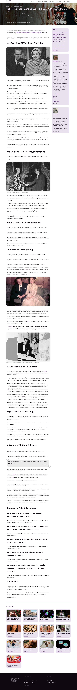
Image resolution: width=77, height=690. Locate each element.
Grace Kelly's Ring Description (59, 41)
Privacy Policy (50, 680)
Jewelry (32, 1)
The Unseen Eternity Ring (58, 39)
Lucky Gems (51, 1)
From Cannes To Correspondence (60, 37)
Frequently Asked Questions (59, 48)
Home (7, 6)
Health (68, 1)
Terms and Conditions (51, 682)
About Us (49, 683)
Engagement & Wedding (17, 6)
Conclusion (56, 50)
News (64, 1)
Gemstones (38, 1)
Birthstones (44, 1)
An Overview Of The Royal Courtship (60, 32)
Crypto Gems (58, 1)
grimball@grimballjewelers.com (15, 678)
